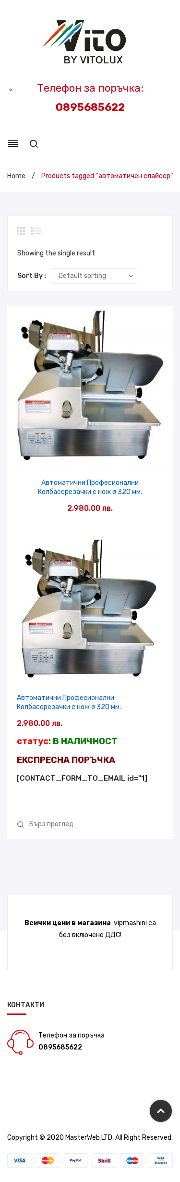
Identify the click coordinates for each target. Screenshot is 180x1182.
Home (16, 176)
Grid (22, 231)
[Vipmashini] (90, 42)
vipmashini (130, 923)
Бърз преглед (90, 456)
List (36, 231)
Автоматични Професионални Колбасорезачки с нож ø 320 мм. (90, 487)
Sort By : (31, 276)
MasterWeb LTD (88, 1138)
